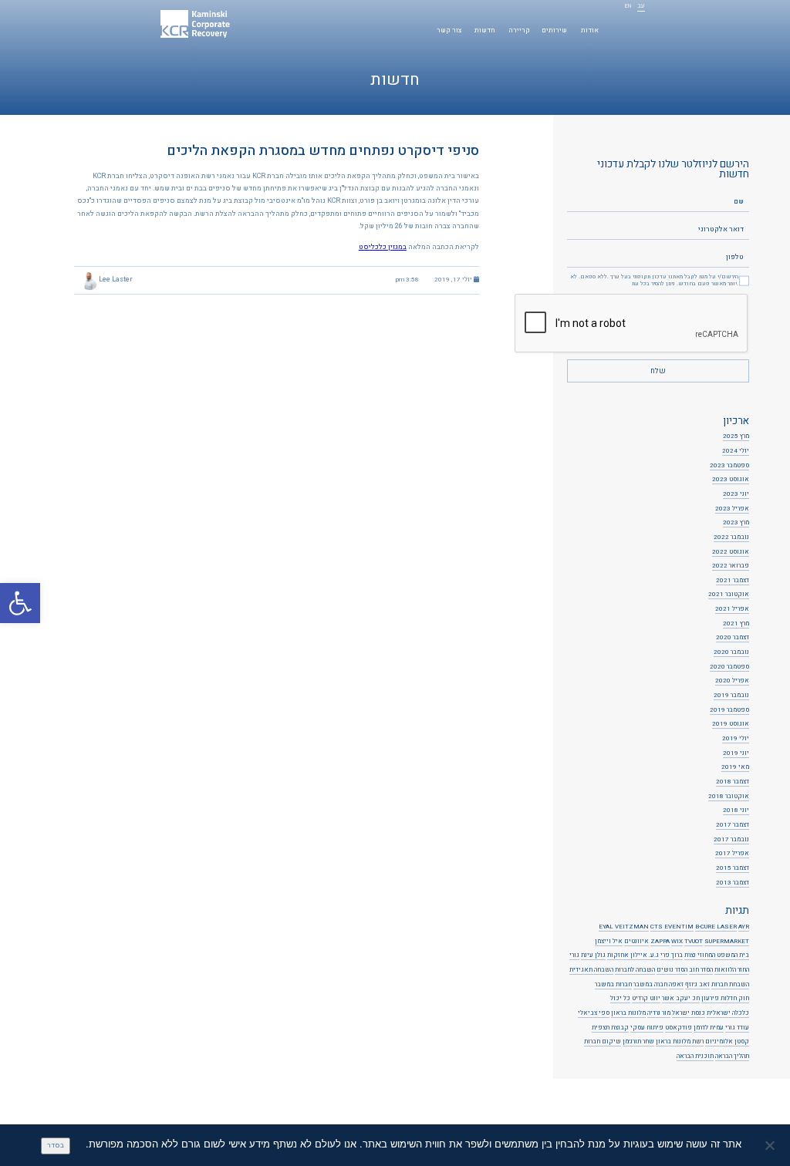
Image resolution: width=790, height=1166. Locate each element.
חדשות (484, 30)
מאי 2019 (735, 767)
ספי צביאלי (593, 1013)
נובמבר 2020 (731, 652)
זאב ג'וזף (697, 985)
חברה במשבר (650, 985)
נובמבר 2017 (731, 840)
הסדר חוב (701, 970)
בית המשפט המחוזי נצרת (716, 955)
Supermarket (726, 942)
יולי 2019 (735, 739)
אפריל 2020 (732, 681)
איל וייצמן (609, 942)
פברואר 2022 (730, 566)
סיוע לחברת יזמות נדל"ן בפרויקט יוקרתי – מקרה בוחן (379, 1116)
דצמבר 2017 (732, 825)
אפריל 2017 (732, 854)
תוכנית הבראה (695, 1056)
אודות (590, 30)
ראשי (616, 30)
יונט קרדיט (646, 999)
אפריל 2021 (732, 609)
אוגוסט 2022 (730, 552)
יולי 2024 (735, 451)
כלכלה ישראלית (728, 1013)
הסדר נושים (672, 970)
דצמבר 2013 (732, 883)
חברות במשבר (613, 985)
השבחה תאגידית (591, 970)
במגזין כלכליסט (383, 247)
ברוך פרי (671, 955)
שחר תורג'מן (638, 1042)
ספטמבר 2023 (729, 466)
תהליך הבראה (732, 1056)
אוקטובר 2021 (728, 594)
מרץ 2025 (736, 436)
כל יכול (620, 999)
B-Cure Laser (716, 927)
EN (628, 7)
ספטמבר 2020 (729, 667)
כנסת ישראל (688, 1013)
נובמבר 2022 (731, 537)
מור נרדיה (658, 1013)
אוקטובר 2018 (728, 797)
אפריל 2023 (732, 509)
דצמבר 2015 (732, 868)
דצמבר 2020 (732, 638)
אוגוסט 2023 (730, 480)
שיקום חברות (602, 1042)
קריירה (519, 30)
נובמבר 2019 (731, 696)
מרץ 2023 (736, 523)
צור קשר (449, 30)
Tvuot (693, 942)
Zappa (660, 942)
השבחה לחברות (635, 970)
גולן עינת (593, 955)
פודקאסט (678, 1028)
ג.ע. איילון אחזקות (633, 955)
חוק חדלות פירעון (725, 999)
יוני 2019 (736, 753)
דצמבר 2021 (732, 581)
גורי (574, 955)
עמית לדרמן (709, 1028)
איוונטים (636, 942)
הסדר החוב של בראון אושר (413, 1104)
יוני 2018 (736, 810)
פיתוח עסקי (646, 1028)
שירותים (554, 30)
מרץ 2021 (736, 624)
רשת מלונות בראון (680, 1042)
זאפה (676, 985)
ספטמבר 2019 (729, 710)
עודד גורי (737, 1028)
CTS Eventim (672, 927)
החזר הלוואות (731, 970)
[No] (770, 1145)
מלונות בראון (628, 1013)
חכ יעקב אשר (681, 999)
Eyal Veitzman (624, 927)
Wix (677, 942)
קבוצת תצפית (610, 1028)
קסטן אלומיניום (727, 1042)
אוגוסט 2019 (730, 724)
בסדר (55, 1146)
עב (641, 6)
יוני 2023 (736, 494)
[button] (20, 603)
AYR (743, 927)
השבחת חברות (730, 985)
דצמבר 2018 (732, 782)
